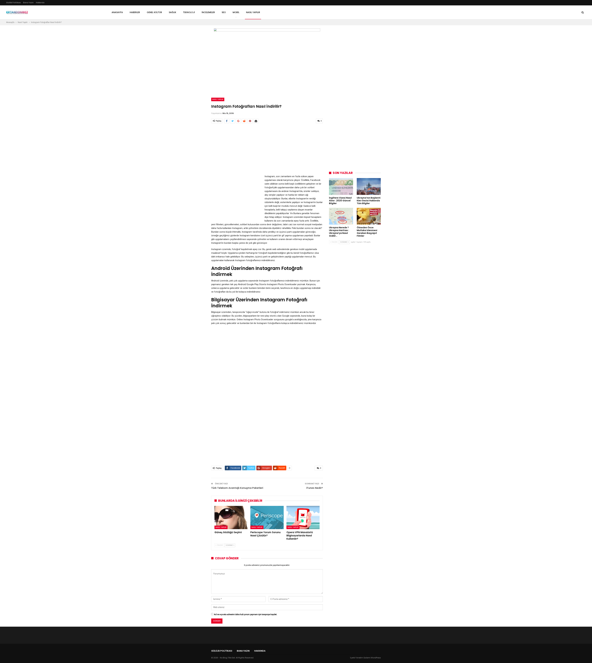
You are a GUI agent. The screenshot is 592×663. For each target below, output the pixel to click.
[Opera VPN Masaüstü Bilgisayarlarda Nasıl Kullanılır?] (303, 517)
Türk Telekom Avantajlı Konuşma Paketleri (237, 488)
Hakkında (40, 2)
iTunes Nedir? (314, 488)
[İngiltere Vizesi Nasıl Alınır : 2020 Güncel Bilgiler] (341, 186)
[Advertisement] (267, 149)
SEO (224, 12)
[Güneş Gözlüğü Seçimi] (231, 517)
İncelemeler (208, 12)
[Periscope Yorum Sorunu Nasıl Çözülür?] (267, 517)
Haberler (135, 12)
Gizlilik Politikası (13, 2)
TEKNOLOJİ (189, 12)
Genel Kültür (154, 12)
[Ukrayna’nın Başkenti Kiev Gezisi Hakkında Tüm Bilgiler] (369, 186)
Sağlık (172, 12)
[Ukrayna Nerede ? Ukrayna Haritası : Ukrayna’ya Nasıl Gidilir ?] (341, 216)
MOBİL (236, 12)
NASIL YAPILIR (253, 12)
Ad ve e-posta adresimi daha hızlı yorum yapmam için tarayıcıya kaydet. (245, 614)
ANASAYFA (117, 12)
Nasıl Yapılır (217, 99)
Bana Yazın (28, 2)
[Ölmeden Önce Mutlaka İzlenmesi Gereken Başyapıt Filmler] (369, 216)
